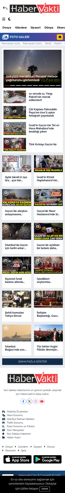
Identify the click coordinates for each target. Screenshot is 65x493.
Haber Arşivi (13, 437)
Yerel (48, 43)
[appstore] (18, 459)
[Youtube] (41, 401)
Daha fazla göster (32, 361)
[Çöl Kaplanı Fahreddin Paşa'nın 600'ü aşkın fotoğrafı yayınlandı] (15, 112)
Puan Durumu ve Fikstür (21, 426)
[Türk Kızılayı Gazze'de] (15, 144)
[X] (29, 401)
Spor (23, 450)
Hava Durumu (15, 415)
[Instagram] (35, 401)
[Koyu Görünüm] (9, 19)
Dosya (6, 27)
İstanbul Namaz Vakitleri (20, 419)
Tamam (44, 489)
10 (58, 85)
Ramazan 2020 (32, 43)
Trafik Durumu (15, 422)
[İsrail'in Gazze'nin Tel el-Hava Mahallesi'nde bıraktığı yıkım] (15, 128)
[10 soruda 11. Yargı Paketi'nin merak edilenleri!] (15, 96)
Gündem (21, 27)
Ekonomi (11, 450)
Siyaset (35, 27)
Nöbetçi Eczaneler (17, 411)
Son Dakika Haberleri (19, 433)
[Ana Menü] (3, 19)
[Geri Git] (5, 8)
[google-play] (47, 459)
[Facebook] (23, 401)
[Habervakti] (34, 8)
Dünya (48, 27)
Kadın (58, 43)
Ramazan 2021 (11, 43)
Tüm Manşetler (15, 430)
